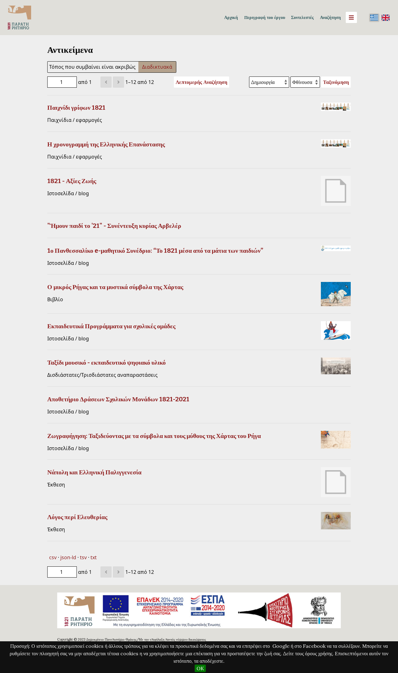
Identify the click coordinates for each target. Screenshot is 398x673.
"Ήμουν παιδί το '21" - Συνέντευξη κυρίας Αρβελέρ (114, 225)
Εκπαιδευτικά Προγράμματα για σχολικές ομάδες (111, 326)
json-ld (68, 557)
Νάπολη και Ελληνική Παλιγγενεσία (94, 472)
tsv (83, 557)
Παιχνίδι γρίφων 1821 (76, 107)
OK (200, 668)
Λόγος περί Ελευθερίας (77, 517)
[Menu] (351, 17)
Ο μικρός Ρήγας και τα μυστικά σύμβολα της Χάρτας (115, 287)
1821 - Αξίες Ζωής (71, 181)
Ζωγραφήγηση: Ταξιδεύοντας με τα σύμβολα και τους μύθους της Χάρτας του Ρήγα (154, 436)
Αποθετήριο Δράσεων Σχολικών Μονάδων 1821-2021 (118, 399)
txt (93, 557)
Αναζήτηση (330, 17)
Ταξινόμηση (336, 82)
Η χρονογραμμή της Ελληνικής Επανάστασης (106, 144)
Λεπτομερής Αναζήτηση (201, 82)
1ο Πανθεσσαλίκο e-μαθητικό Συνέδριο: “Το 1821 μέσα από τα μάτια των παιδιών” (155, 250)
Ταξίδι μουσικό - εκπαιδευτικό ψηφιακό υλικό (106, 362)
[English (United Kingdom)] (385, 17)
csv (53, 557)
